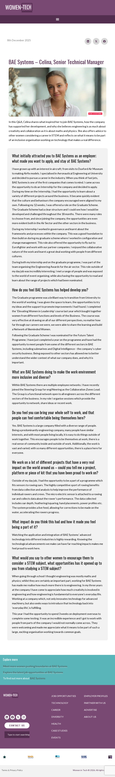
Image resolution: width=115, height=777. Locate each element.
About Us (90, 716)
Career (55, 709)
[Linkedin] (6, 717)
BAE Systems (37, 678)
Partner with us (95, 702)
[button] (57, 19)
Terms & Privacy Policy (12, 770)
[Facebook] (12, 717)
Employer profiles (96, 695)
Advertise (90, 709)
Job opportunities (63, 695)
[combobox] (21, 734)
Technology (59, 702)
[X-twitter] (18, 717)
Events (55, 737)
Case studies (59, 730)
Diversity (57, 716)
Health (56, 723)
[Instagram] (23, 717)
